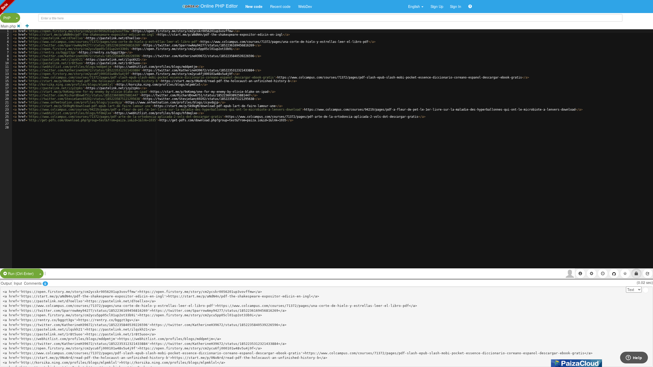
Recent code (280, 6)
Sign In (455, 6)
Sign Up (437, 6)
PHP (6, 17)
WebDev (305, 6)
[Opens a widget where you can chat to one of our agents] (634, 358)
